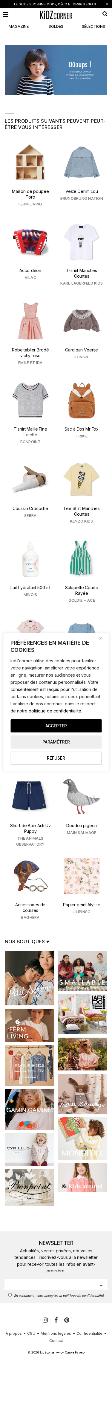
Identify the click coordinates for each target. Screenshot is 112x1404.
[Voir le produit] (30, 175)
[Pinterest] (66, 1320)
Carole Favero (75, 1352)
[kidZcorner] (56, 14)
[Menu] (5, 14)
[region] (56, 702)
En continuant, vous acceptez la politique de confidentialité (59, 1296)
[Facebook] (56, 1320)
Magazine (19, 26)
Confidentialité (89, 1333)
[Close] (102, 638)
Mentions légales (56, 1333)
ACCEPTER (56, 725)
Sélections (93, 26)
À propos (14, 1333)
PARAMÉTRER (56, 741)
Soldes (56, 26)
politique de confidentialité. (55, 710)
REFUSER (56, 758)
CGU (31, 1333)
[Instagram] (46, 1320)
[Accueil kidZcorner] (56, 70)
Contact (56, 1340)
